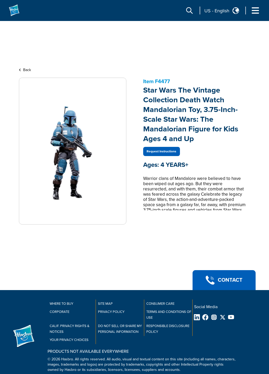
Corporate (59, 312)
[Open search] (189, 10)
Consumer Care (160, 304)
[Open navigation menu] (255, 10)
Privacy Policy (111, 312)
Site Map (105, 304)
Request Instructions (161, 151)
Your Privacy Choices (69, 340)
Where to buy (61, 304)
